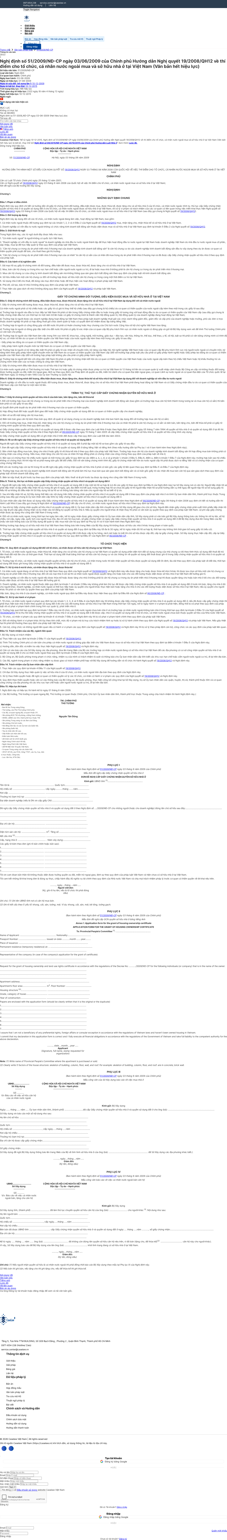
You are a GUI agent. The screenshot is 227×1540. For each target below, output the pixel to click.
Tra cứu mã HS (76, 39)
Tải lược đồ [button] (5, 118)
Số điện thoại (6, 1478)
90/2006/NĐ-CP (151, 500)
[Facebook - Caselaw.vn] (4, 1448)
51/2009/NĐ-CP (45, 49)
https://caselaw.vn (42, 1443)
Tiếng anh (7, 129)
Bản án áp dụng (8, 137)
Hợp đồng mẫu (41, 39)
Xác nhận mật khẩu (9, 1484)
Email (2, 1475)
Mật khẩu (4, 1481)
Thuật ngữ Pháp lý (94, 39)
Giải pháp (11, 1365)
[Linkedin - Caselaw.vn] (11, 1448)
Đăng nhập (122, 1507)
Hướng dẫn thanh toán (17, 1427)
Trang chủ (5, 49)
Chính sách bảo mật (16, 1419)
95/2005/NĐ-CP (70, 432)
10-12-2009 (22, 83)
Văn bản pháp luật (58, 39)
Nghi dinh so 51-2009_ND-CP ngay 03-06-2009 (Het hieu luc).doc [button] (34, 115)
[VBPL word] (1, 105)
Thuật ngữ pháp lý (15, 1400)
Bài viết (28, 33)
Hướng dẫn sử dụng (32, 5)
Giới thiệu (10, 1360)
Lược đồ (4, 131)
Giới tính (4, 1487)
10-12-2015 (18, 86)
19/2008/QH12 (72, 169)
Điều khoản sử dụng (16, 1415)
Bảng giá (10, 1369)
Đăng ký (123, 1539)
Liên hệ (52, 5)
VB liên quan (6, 134)
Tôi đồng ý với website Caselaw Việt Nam (33, 1490)
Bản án (28, 39)
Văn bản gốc (6, 126)
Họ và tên (5, 1472)
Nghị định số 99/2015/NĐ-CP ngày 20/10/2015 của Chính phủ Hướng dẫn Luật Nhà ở (75, 143)
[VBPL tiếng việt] (1, 99)
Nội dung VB (6, 123)
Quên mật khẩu (219, 1530)
